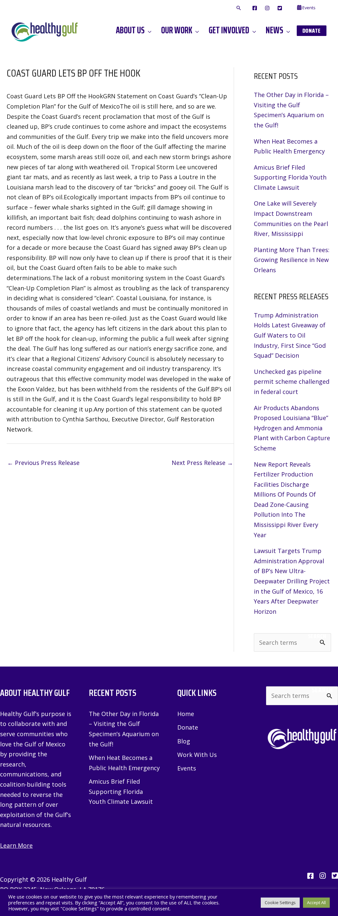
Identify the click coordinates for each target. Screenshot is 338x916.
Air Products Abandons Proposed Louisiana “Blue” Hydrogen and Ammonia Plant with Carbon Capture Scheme (292, 428)
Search (317, 636)
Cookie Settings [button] (280, 902)
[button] (239, 8)
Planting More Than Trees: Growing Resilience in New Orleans (291, 260)
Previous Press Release (43, 463)
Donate (187, 727)
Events (186, 768)
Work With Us (197, 755)
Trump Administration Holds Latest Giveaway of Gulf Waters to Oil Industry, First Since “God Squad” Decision (290, 335)
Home (185, 714)
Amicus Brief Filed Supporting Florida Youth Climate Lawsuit (290, 177)
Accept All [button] (316, 902)
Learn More (16, 845)
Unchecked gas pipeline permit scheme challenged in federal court (291, 382)
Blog (183, 741)
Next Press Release (202, 463)
